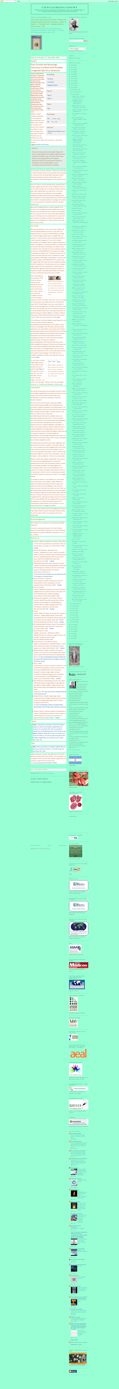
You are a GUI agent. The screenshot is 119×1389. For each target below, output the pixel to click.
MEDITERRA (74, 1340)
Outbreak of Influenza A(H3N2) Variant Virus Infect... (79, 183)
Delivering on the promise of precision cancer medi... (78, 231)
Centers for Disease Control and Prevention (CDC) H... (79, 145)
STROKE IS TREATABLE (78, 551)
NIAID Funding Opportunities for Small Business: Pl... (79, 518)
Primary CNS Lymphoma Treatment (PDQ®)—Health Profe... (79, 119)
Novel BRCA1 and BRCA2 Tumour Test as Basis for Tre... (79, 265)
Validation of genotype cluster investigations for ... (79, 348)
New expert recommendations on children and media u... (79, 467)
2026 (72, 65)
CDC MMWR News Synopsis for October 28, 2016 (79, 576)
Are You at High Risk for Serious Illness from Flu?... (79, 502)
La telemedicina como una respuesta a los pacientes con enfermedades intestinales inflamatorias (82, 1218)
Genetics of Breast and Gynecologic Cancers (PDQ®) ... (79, 325)
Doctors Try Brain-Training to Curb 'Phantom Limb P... (79, 435)
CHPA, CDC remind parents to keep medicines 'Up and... (79, 389)
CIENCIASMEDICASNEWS (59, 7)
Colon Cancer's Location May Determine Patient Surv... (79, 423)
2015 (72, 624)
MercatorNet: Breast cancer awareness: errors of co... (78, 596)
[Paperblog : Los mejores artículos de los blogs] (73, 839)
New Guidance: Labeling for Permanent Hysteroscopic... (79, 588)
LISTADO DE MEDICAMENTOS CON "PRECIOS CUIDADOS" (78, 1319)
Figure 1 (49, 95)
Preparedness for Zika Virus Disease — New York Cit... (79, 179)
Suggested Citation (52, 85)
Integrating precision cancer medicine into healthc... (78, 257)
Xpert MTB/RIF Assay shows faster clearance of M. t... (79, 352)
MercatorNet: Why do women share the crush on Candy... (79, 197)
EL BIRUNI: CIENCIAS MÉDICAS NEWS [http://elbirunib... (77, 101)
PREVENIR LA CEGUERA (77, 1248)
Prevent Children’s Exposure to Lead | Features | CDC (79, 506)
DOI (63, 546)
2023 (72, 72)
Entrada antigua (62, 845)
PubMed (36, 548)
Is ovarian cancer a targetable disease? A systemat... (79, 269)
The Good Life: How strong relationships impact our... (78, 475)
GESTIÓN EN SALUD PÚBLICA (79, 1158)
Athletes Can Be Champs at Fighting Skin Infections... (78, 431)
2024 (72, 69)
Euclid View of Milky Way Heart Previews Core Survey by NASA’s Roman (78, 1136)
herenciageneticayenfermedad (78, 1150)
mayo (73, 612)
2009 (72, 638)
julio (73, 608)
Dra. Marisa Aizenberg (76, 1213)
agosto (74, 606)
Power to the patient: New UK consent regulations (79, 380)
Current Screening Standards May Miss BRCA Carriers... (80, 292)
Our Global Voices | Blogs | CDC (79, 549)
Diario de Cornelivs (76, 1201)
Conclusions (50, 82)
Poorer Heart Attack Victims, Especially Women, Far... (78, 451)
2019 (72, 81)
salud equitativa (83, 681)
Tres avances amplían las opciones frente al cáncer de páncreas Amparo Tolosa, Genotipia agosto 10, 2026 (78, 1153)
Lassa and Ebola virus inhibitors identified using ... (79, 360)
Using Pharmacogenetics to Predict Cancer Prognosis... (79, 342)
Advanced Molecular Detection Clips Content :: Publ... (79, 227)
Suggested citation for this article (40, 144)
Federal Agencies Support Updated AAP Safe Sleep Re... (79, 205)
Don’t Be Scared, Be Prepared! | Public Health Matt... (79, 403)
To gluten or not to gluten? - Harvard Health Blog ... (78, 463)
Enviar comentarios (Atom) (43, 848)
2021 (72, 76)
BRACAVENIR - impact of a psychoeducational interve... (79, 253)
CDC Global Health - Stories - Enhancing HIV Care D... (79, 558)
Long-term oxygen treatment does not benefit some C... (80, 407)
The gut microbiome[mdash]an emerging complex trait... (79, 338)
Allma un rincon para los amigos (79, 1342)
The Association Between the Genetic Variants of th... (79, 217)
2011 (72, 633)
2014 (72, 627)
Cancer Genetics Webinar (78, 234)
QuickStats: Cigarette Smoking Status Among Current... (79, 157)
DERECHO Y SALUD (76, 1178)
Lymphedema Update (77, 208)
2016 (72, 87)
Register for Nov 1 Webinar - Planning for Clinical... (78, 97)
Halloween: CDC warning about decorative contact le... (79, 397)
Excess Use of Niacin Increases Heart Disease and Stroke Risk (82, 1241)
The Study (50, 79)
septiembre (75, 603)
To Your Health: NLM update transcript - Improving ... (79, 584)
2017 (72, 85)
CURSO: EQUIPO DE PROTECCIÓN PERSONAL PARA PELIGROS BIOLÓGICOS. (82, 1172)
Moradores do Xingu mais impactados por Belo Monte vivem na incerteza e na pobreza (79, 1312)
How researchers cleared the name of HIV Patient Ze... (80, 334)
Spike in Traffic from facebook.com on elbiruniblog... (76, 384)
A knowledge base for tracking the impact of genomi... (80, 308)
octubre (74, 94)
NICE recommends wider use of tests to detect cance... (79, 237)
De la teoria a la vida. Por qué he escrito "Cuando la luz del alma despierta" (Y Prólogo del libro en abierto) (82, 1206)
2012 (72, 631)
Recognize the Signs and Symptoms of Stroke (78, 554)
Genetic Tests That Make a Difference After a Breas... (78, 296)
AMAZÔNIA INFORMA (77, 1309)
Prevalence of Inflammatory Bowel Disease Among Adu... (80, 175)
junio (73, 610)
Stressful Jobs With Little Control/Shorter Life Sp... (78, 447)
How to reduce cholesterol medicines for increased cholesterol (82, 1332)
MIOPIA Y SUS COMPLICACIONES (82, 1250)
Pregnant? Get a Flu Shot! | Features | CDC (78, 498)
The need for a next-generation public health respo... (79, 312)
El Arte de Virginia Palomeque (78, 1264)
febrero (74, 619)
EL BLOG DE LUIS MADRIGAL (76, 1226)
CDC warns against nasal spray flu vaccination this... (80, 393)
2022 (72, 74)
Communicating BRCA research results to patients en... (79, 261)
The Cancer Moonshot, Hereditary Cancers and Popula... (80, 368)
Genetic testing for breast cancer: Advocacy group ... (79, 330)
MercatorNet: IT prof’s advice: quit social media (79, 201)
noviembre (75, 92)
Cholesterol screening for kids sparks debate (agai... (79, 580)
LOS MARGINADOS (76, 1141)
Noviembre (73, 1260)
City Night (80, 1266)
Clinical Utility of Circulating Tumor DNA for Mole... (79, 281)
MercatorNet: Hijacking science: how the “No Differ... (79, 600)
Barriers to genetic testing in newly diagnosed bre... (78, 249)
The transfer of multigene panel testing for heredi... (79, 241)
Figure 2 (49, 98)
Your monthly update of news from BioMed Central (80, 110)
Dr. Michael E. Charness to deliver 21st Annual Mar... (80, 514)
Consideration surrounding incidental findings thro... (78, 285)
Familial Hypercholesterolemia (79, 345)
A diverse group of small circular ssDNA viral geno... (79, 356)
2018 (72, 83)
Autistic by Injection (76, 1286)
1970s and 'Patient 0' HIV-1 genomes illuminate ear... (78, 364)
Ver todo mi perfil (74, 749)
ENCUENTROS (75, 1275)
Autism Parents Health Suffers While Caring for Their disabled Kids (82, 1289)
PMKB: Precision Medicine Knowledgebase (78, 320)
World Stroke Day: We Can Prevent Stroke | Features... (79, 510)
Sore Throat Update (76, 210)
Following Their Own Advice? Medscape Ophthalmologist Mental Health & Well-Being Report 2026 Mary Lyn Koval (78, 1162)
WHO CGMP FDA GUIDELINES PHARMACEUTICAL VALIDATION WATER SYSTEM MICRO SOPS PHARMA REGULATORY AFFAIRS (79, 1235)
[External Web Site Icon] (65, 545)
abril (73, 615)
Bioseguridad (74, 1168)
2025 (72, 67)
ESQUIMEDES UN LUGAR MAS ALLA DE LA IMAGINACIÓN (79, 1297)
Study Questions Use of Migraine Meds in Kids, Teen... (79, 439)
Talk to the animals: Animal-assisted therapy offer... (78, 471)
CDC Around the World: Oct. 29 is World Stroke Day (80, 546)
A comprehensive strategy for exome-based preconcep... (79, 316)
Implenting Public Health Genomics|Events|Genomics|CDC (80, 222)
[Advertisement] (44, 832)
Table (48, 108)
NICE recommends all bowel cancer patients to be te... (78, 288)
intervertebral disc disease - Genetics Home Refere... (78, 455)
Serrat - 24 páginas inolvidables (81, 1277)
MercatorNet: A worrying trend (79, 194)
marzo (73, 617)
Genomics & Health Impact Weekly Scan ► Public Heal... (79, 304)
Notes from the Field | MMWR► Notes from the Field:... (79, 167)
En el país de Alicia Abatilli (77, 1259)
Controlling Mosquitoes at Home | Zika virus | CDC (80, 522)
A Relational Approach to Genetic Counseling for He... (80, 273)
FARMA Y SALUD (75, 1317)
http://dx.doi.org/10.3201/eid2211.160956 (45, 763)
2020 (72, 78)
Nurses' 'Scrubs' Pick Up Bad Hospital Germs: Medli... (78, 415)
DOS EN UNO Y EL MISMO (77, 1228)
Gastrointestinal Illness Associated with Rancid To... (80, 171)
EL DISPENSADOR (76, 1133)
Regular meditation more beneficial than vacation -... (79, 479)
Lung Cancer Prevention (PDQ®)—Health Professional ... (79, 124)
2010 (72, 636)
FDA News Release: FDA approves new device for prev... (80, 136)
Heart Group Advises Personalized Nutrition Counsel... (80, 443)
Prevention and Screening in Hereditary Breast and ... (78, 277)
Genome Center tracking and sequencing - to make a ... (78, 153)
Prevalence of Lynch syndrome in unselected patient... (80, 213)
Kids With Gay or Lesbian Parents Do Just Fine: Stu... (80, 411)
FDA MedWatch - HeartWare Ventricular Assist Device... (79, 132)
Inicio (49, 845)
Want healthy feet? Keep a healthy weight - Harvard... (80, 459)
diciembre (74, 89)
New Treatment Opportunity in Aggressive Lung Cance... (79, 592)
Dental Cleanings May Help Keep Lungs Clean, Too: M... (80, 419)
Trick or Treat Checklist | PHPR (79, 400)
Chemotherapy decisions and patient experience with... (79, 245)
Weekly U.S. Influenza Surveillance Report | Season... (79, 187)
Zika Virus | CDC (76, 539)
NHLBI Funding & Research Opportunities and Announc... (79, 106)
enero (73, 622)
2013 (72, 629)
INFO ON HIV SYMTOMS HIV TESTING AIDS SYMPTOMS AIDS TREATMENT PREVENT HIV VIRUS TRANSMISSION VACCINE (79, 1326)
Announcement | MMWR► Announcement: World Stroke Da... (79, 162)
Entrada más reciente (36, 845)
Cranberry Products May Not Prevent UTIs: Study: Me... (79, 427)
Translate (80, 51)
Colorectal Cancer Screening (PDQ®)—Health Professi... (79, 128)
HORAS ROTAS (75, 1189)
